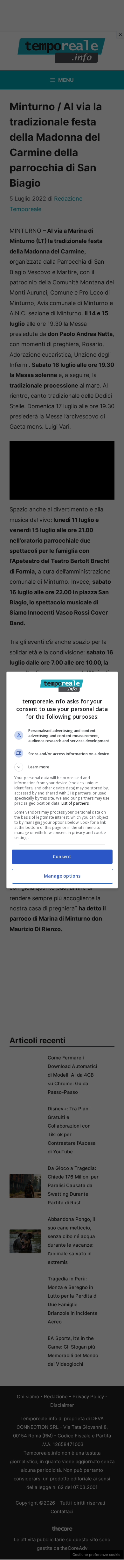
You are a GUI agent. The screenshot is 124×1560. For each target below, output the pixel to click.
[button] (62, 767)
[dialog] (62, 780)
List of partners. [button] (75, 803)
